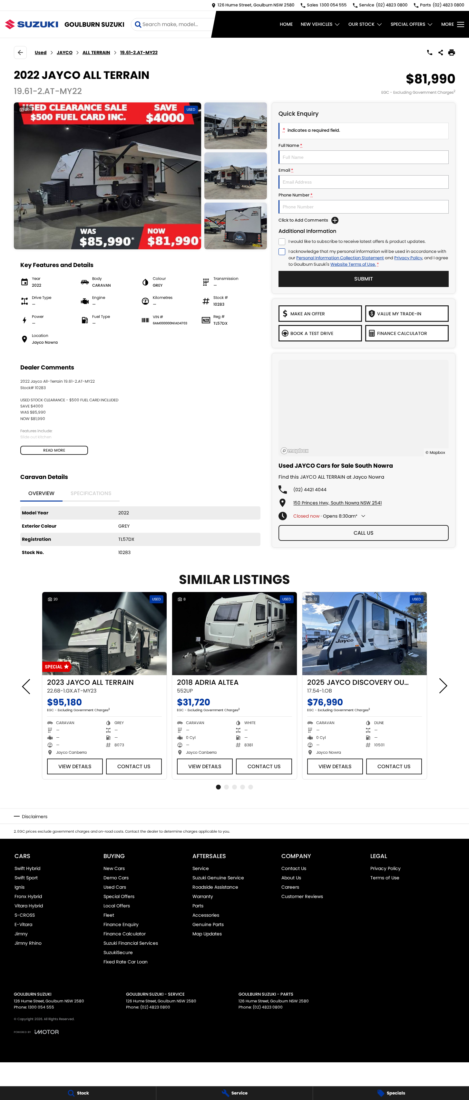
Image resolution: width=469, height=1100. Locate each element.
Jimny (21, 934)
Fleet (108, 915)
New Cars (114, 868)
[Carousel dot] (218, 787)
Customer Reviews (302, 896)
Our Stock (361, 24)
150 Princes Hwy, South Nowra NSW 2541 (337, 503)
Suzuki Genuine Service (218, 878)
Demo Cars (116, 878)
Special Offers (408, 24)
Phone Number (295, 195)
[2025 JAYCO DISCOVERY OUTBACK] (364, 633)
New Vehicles (316, 24)
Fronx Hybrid (28, 896)
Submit (363, 278)
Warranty (202, 896)
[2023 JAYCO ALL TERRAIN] (104, 633)
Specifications (91, 493)
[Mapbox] (296, 450)
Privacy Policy (408, 258)
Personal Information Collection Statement (340, 258)
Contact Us (134, 766)
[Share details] (441, 52)
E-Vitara (23, 924)
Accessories (205, 915)
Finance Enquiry (121, 924)
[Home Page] (31, 24)
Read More (54, 450)
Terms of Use (384, 878)
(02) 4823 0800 (155, 1007)
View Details (75, 766)
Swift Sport (26, 878)
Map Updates (207, 934)
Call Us (364, 533)
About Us (291, 878)
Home (286, 24)
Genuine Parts (208, 924)
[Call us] (430, 52)
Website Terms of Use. (353, 264)
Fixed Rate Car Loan (125, 962)
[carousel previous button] (27, 686)
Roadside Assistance (215, 887)
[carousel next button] (442, 686)
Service (200, 868)
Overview (41, 493)
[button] (140, 175)
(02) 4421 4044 (310, 489)
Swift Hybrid (27, 868)
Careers (290, 887)
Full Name (290, 145)
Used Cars (114, 887)
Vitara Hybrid (29, 906)
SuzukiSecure (118, 952)
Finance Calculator (124, 934)
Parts (197, 906)
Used (41, 52)
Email (285, 170)
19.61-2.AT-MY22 (139, 52)
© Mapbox (435, 452)
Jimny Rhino (28, 943)
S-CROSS (25, 915)
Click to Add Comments (303, 220)
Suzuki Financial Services (130, 943)
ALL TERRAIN (96, 52)
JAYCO (65, 52)
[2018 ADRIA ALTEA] (234, 633)
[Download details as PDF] (451, 52)
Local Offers (116, 906)
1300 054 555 (41, 1007)
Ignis (19, 887)
